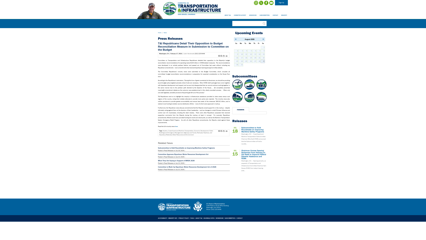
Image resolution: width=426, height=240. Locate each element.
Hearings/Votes (209, 218)
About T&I (228, 15)
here (176, 126)
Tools (192, 218)
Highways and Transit (190, 133)
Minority (284, 15)
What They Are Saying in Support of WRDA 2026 (176, 160)
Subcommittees (265, 15)
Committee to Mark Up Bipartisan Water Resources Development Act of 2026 (187, 167)
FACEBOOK (240, 110)
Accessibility (162, 218)
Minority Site (172, 218)
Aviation (165, 131)
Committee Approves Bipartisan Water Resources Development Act (183, 154)
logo (198, 206)
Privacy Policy (184, 218)
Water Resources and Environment (183, 135)
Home (159, 32)
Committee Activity (240, 15)
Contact (275, 15)
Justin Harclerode (189, 54)
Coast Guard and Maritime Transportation (181, 131)
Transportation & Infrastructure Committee (174, 208)
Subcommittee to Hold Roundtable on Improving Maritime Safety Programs (186, 148)
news (165, 32)
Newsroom (252, 15)
